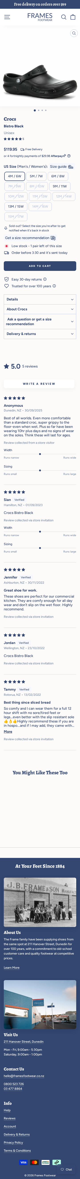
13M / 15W (16, 206)
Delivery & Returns (17, 1134)
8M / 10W (37, 186)
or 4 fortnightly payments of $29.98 (33, 156)
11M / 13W (40, 196)
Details (12, 299)
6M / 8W (58, 176)
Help (7, 1110)
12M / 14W (64, 196)
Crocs (10, 118)
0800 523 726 (14, 1084)
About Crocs (17, 309)
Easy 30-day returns (27, 279)
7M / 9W (14, 186)
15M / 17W (16, 217)
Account (10, 1126)
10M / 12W (16, 196)
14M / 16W (40, 206)
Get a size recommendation (27, 238)
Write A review (39, 383)
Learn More (12, 968)
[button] (13, 139)
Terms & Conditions (17, 1151)
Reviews (10, 1118)
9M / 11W (60, 186)
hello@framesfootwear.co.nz (24, 1076)
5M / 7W (36, 176)
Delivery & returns (21, 334)
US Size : (36, 166)
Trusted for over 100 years (32, 286)
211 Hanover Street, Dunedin (24, 1042)
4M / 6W (14, 176)
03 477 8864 (13, 1089)
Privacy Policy (13, 1142)
